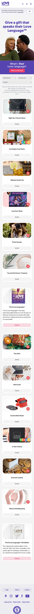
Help (7, 590)
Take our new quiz (17, 71)
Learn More (20, 12)
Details (17, 124)
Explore (17, 325)
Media (17, 590)
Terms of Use (8, 602)
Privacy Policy (17, 602)
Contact (27, 590)
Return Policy (26, 602)
